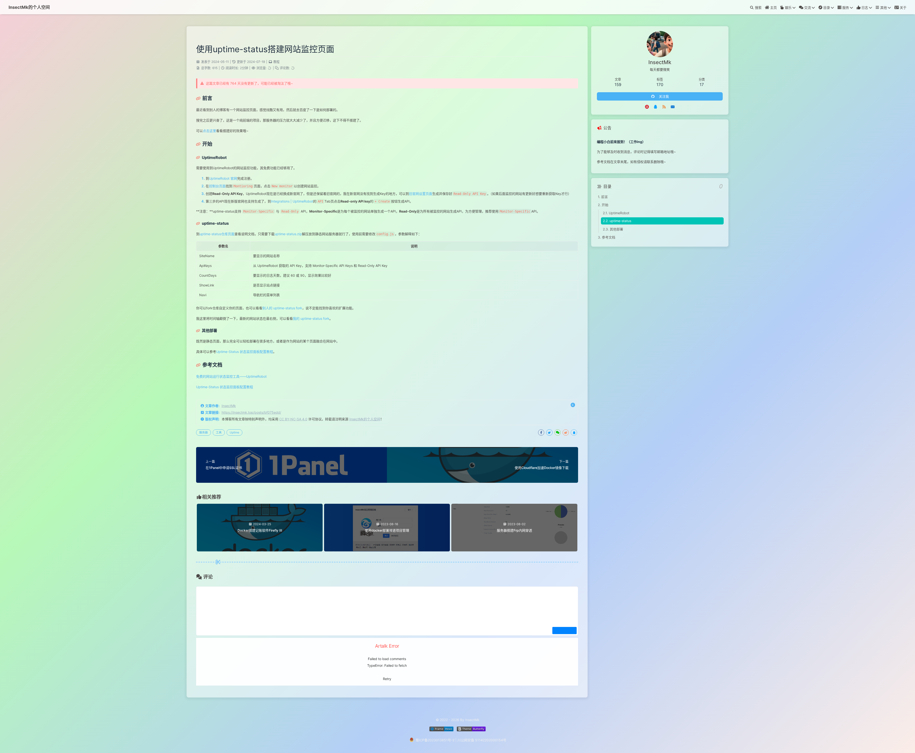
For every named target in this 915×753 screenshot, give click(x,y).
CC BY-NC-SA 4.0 (293, 419)
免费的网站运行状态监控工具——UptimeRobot (231, 376)
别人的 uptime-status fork (282, 308)
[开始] (204, 144)
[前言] (204, 98)
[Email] (673, 106)
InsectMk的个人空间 (364, 419)
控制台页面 (217, 186)
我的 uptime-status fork (311, 318)
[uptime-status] (212, 223)
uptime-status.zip (288, 234)
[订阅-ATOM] (664, 106)
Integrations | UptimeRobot (292, 201)
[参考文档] (209, 365)
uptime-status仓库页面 (216, 234)
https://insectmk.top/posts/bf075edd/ (251, 412)
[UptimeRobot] (211, 158)
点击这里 (209, 131)
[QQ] (655, 106)
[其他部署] (206, 331)
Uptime (234, 432)
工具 (219, 432)
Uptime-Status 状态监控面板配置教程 (244, 352)
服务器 (203, 432)
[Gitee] (647, 106)
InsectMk (229, 406)
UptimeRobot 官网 (223, 178)
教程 (276, 62)
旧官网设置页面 (420, 194)
